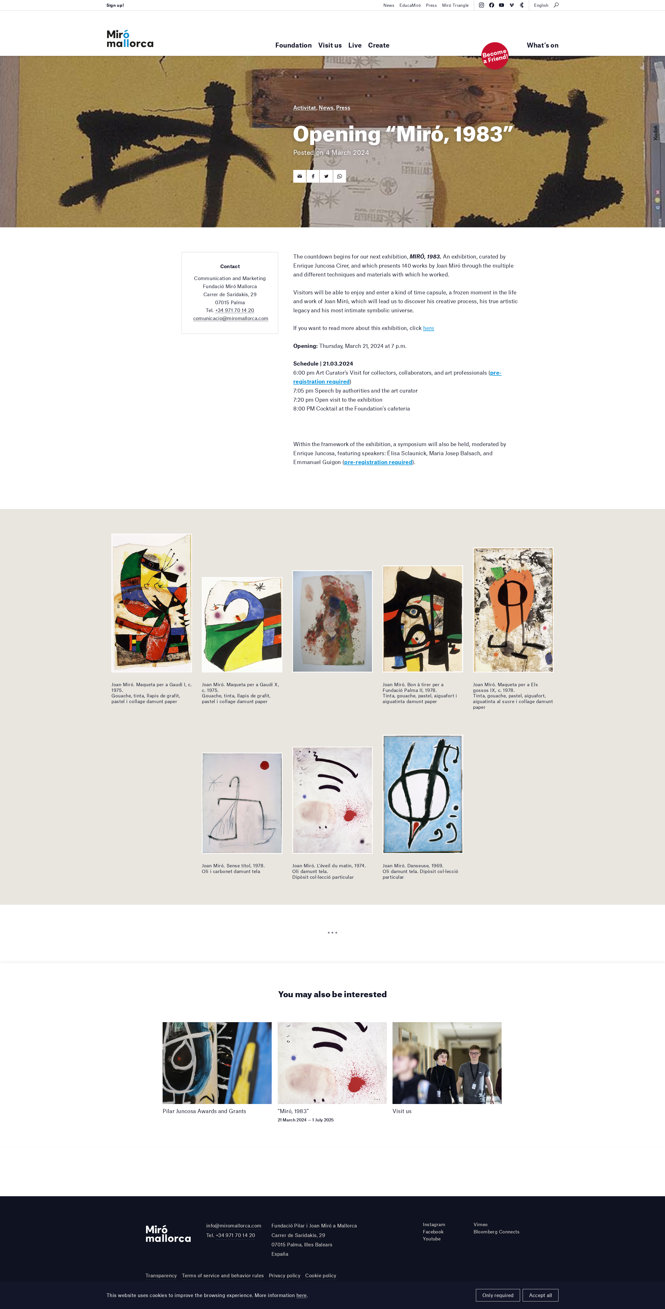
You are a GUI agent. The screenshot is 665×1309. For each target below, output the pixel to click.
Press (431, 5)
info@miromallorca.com (234, 1225)
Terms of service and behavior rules (223, 1275)
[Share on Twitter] (326, 176)
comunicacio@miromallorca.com (231, 318)
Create (378, 45)
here (301, 1295)
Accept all (540, 1295)
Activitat (304, 107)
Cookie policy (320, 1275)
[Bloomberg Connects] (521, 5)
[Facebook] (491, 5)
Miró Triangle (455, 5)
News (389, 5)
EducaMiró (410, 5)
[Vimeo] (511, 5)
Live (355, 45)
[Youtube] (501, 5)
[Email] (299, 176)
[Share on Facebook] (313, 176)
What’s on (542, 45)
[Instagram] (481, 5)
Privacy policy (285, 1275)
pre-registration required (378, 462)
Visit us (330, 45)
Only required (498, 1295)
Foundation (293, 45)
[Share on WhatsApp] (339, 176)
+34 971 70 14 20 (234, 310)
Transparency (161, 1275)
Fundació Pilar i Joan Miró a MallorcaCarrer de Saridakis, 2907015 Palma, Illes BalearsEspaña (314, 1239)
